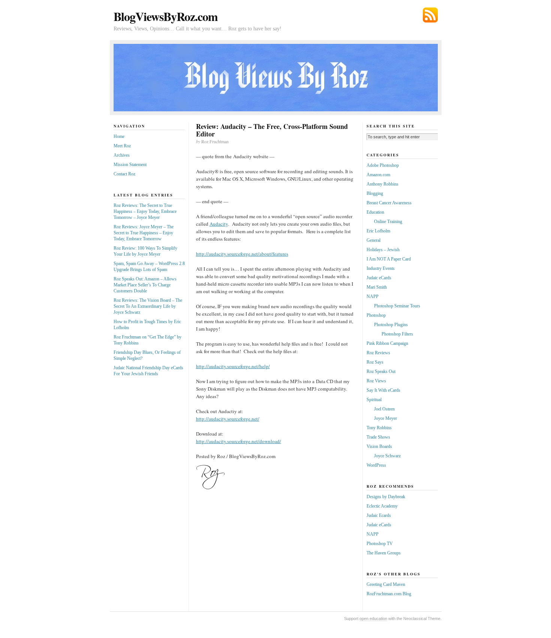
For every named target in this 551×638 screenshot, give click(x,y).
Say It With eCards (383, 390)
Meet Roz (122, 145)
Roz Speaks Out (381, 371)
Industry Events (381, 268)
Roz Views (376, 380)
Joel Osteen (384, 409)
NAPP (373, 296)
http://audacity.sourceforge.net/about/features (242, 253)
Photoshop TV (380, 543)
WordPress (376, 465)
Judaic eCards (379, 277)
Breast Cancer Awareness (389, 202)
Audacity (219, 223)
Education (375, 212)
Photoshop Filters (397, 334)
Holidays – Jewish (383, 249)
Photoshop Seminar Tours (397, 306)
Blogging (375, 193)
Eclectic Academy (382, 506)
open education (373, 618)
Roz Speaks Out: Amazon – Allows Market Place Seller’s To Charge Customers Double (145, 285)
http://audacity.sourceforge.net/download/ (238, 441)
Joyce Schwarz (387, 455)
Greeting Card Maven (386, 584)
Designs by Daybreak (386, 496)
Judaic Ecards (379, 515)
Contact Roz (124, 174)
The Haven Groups (384, 553)
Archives (122, 155)
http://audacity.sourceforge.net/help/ (233, 366)
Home (119, 136)
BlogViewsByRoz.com (166, 16)
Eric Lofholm (378, 231)
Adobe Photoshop (383, 165)
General (373, 240)
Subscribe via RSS (430, 14)
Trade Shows (378, 437)
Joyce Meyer (385, 418)
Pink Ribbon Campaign (387, 343)
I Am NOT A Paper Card (389, 259)
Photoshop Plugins (391, 324)
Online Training (388, 221)
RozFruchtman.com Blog (389, 593)
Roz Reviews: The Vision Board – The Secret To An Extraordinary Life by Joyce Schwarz (148, 306)
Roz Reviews (378, 352)
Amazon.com (378, 174)
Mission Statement (130, 164)
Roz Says (375, 362)
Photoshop (376, 315)
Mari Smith (377, 287)
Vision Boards (379, 446)
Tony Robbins (379, 427)
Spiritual (374, 399)
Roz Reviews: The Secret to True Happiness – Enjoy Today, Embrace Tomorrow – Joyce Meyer (145, 211)
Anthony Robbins (382, 184)
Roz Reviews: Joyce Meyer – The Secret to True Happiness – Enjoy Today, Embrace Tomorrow (144, 232)
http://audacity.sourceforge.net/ (227, 418)
